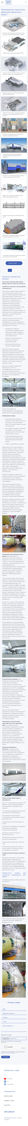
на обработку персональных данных (13, 1052)
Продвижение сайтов (10, 1117)
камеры (17, 873)
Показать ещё (12, 263)
